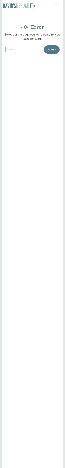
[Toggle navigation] (57, 5)
